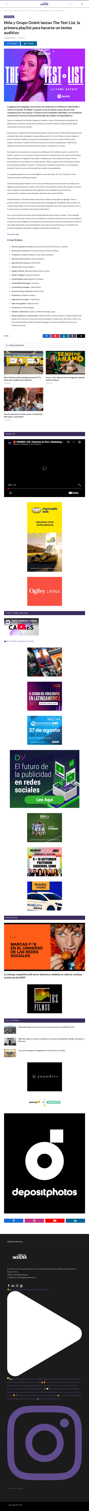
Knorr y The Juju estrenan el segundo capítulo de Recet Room (65, 378)
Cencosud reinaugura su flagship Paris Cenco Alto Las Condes (41, 1050)
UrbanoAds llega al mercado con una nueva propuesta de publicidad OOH (46, 1027)
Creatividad (9, 16)
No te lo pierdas (12, 1020)
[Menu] (6, 4)
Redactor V (11, 38)
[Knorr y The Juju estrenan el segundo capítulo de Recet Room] (65, 362)
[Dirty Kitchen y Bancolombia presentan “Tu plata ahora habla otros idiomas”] (23, 362)
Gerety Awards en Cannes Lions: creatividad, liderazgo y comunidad (23, 415)
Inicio (5, 10)
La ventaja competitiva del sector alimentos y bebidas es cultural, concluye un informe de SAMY (43, 976)
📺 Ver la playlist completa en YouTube (19, 641)
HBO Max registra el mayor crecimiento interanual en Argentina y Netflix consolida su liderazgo (51, 1040)
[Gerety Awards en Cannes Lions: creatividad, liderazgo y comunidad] (23, 399)
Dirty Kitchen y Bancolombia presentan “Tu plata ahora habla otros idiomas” (22, 378)
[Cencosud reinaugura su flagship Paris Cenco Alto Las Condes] (10, 1053)
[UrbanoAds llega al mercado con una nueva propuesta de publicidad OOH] (10, 1030)
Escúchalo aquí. (13, 234)
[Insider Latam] (44, 4)
